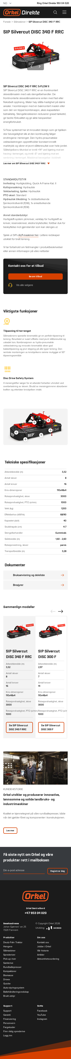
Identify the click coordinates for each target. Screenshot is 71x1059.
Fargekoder (9, 1027)
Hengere (7, 946)
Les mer (10, 830)
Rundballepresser (12, 967)
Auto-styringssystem (13, 987)
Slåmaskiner (9, 950)
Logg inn (7, 1035)
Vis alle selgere (24, 285)
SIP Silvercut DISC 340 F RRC (18, 727)
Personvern (9, 1023)
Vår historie (43, 950)
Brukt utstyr (9, 996)
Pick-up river (9, 959)
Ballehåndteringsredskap (16, 992)
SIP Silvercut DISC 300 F (50, 727)
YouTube (41, 1015)
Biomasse (8, 975)
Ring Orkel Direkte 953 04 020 (53, 3)
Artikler (40, 954)
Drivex (6, 979)
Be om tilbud (35, 276)
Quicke (7, 983)
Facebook (42, 1011)
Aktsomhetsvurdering (48, 959)
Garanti (7, 1015)
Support (7, 1011)
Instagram (42, 1019)
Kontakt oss (43, 942)
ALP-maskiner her (28, 235)
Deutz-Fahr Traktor (12, 942)
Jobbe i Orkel (44, 946)
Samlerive (8, 963)
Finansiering (9, 1019)
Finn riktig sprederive (14, 1031)
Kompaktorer (9, 971)
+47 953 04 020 (36, 913)
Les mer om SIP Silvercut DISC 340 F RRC (24, 163)
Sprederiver (9, 954)
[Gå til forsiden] (35, 896)
